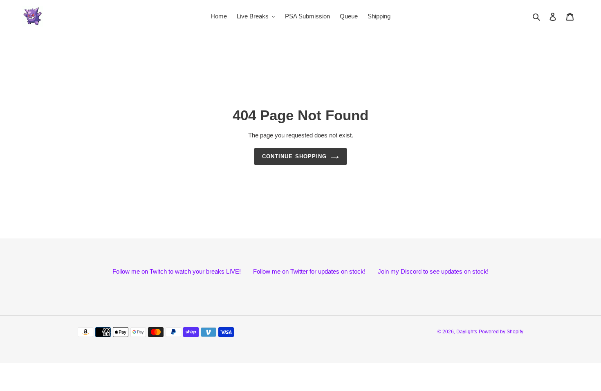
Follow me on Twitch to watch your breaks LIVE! (176, 271)
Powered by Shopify (501, 332)
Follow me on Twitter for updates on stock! (309, 271)
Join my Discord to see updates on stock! (433, 271)
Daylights (466, 332)
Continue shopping (294, 156)
